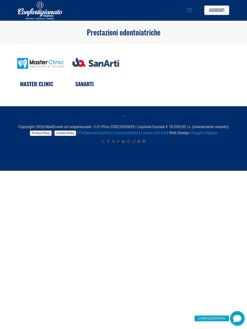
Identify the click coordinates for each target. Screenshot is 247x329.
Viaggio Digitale (203, 133)
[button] (237, 318)
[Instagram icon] (128, 141)
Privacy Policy (41, 133)
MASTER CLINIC (36, 84)
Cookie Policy (65, 133)
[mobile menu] (189, 10)
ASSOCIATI (216, 10)
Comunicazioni (125, 133)
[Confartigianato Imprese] (40, 10)
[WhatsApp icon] (103, 141)
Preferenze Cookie (94, 133)
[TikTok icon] (139, 141)
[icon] (134, 141)
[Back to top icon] (123, 116)
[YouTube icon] (118, 141)
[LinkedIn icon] (123, 141)
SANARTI (84, 84)
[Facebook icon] (108, 141)
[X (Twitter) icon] (113, 141)
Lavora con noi (153, 133)
